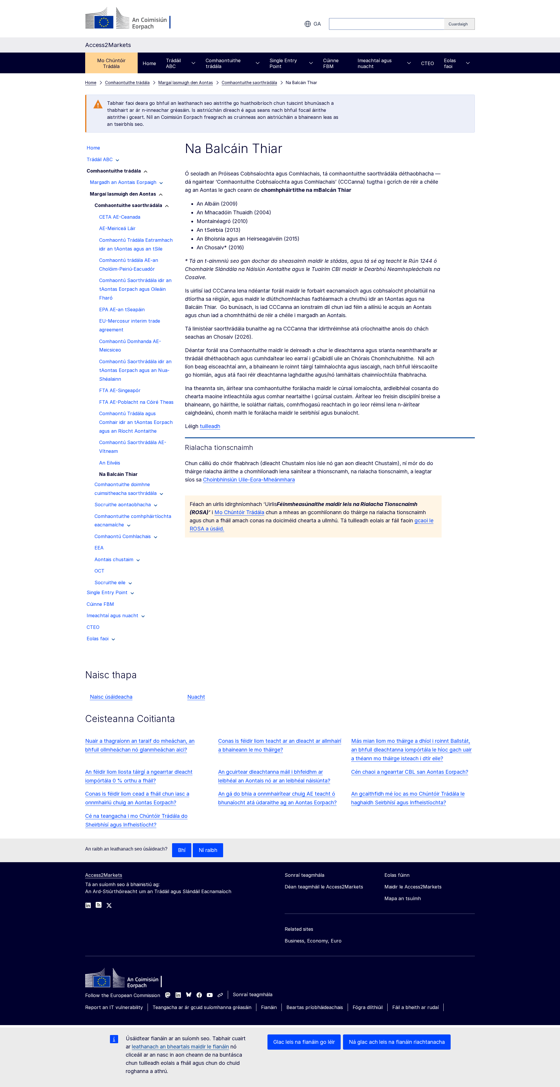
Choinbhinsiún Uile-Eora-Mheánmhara (249, 479)
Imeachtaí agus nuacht (375, 63)
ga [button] (317, 24)
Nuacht (196, 697)
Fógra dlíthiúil (368, 1007)
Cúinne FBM (331, 63)
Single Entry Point (283, 63)
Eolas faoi (450, 63)
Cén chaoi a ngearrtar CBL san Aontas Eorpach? (409, 772)
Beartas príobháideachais (314, 1007)
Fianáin (269, 1007)
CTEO (427, 63)
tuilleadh (210, 426)
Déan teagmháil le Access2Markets (324, 887)
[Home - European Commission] (127, 979)
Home (149, 63)
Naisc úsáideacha (111, 697)
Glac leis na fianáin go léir (304, 1042)
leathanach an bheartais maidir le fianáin (180, 1046)
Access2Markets (103, 875)
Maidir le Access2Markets (413, 887)
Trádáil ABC (173, 63)
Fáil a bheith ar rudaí (415, 1007)
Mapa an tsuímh (402, 898)
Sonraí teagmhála (252, 994)
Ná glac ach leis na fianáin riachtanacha (397, 1042)
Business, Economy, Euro (313, 941)
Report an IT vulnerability (114, 1007)
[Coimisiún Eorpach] (132, 18)
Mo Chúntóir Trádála (111, 63)
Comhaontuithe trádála (223, 63)
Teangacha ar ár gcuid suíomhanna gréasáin (202, 1007)
